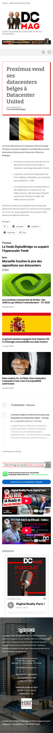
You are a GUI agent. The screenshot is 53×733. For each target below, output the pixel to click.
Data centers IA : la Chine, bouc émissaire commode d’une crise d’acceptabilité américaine (24, 381)
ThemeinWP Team (32, 724)
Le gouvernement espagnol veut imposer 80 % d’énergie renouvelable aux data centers (25, 340)
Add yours (30, 405)
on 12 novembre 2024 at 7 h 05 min (26, 421)
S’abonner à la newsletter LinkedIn (26, 482)
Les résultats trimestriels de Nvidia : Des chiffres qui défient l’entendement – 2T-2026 (26, 301)
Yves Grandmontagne (16, 109)
